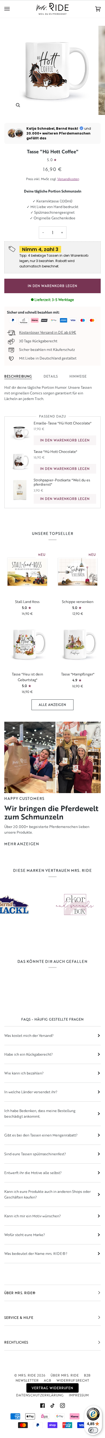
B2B (87, 1375)
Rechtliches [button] (16, 1342)
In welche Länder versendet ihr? (30, 1092)
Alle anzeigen (52, 704)
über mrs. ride (65, 1375)
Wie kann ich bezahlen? (24, 1073)
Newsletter (27, 1380)
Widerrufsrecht (73, 1380)
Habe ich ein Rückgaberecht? (28, 1054)
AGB (47, 1380)
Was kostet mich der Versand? (29, 1035)
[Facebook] (42, 1405)
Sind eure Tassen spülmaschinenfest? (35, 1154)
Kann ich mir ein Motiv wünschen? (32, 1216)
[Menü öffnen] (12, 9)
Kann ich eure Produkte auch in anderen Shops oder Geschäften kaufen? (47, 1194)
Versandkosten (68, 179)
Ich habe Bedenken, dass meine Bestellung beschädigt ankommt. (39, 1113)
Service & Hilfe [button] (18, 1317)
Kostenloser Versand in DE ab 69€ (47, 332)
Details (51, 376)
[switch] (93, 1430)
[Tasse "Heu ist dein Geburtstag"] (27, 644)
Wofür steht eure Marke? (24, 1234)
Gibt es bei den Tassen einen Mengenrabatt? (41, 1135)
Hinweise (78, 376)
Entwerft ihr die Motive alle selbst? (33, 1172)
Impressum (79, 1395)
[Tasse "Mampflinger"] (78, 644)
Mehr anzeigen (21, 843)
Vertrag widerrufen (52, 1388)
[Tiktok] (52, 1405)
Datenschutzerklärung (40, 1395)
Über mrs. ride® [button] (20, 1293)
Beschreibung (18, 376)
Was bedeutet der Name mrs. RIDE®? (35, 1253)
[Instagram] (62, 1405)
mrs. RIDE (27, 1375)
